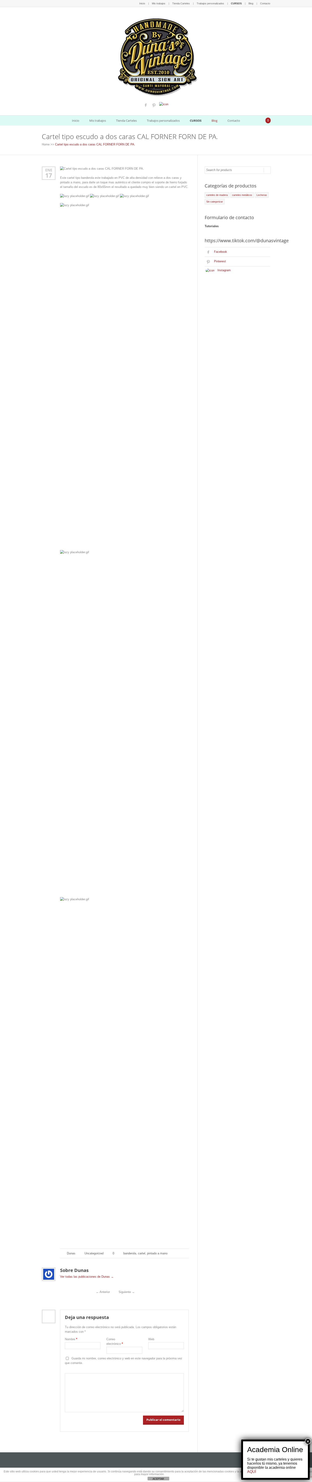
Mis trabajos (158, 3)
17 (48, 175)
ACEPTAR (158, 1478)
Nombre (71, 1339)
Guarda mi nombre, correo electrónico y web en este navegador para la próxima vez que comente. (123, 1361)
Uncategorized (94, 1253)
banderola (129, 1253)
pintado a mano (157, 1253)
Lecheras (261, 195)
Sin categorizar (214, 201)
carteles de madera (217, 195)
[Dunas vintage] (156, 56)
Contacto (265, 3)
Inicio (142, 3)
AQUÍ (251, 1472)
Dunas (71, 1253)
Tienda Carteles (181, 3)
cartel (141, 1253)
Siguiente (127, 1292)
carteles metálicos (242, 195)
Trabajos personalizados (210, 3)
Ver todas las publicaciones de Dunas (87, 1276)
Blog (251, 3)
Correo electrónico (114, 1341)
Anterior (103, 1292)
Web (151, 1339)
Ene (48, 170)
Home (46, 144)
